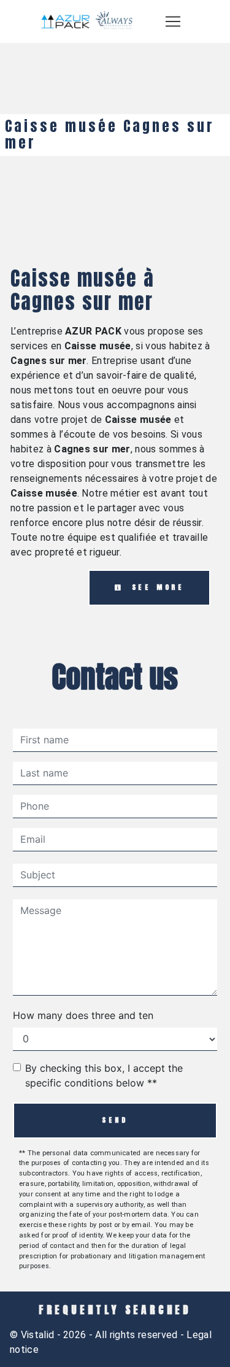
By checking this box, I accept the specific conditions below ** (104, 1075)
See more (156, 587)
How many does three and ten (83, 1015)
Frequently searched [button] (115, 1310)
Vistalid (38, 1335)
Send (115, 1120)
